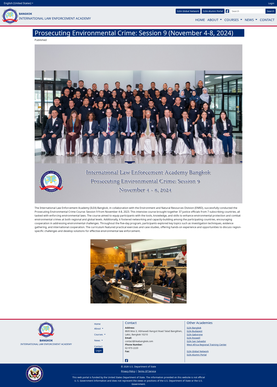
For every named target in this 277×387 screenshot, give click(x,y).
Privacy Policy (128, 371)
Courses (231, 20)
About (212, 20)
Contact (267, 20)
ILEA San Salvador (196, 341)
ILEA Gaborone (195, 334)
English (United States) (17, 3)
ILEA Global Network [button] (188, 11)
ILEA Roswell (193, 337)
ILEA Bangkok (194, 327)
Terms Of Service (147, 371)
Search (270, 11)
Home (200, 20)
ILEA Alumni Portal (197, 354)
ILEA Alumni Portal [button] (213, 11)
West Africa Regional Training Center (207, 344)
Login (271, 3)
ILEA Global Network (198, 351)
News (249, 20)
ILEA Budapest (194, 331)
